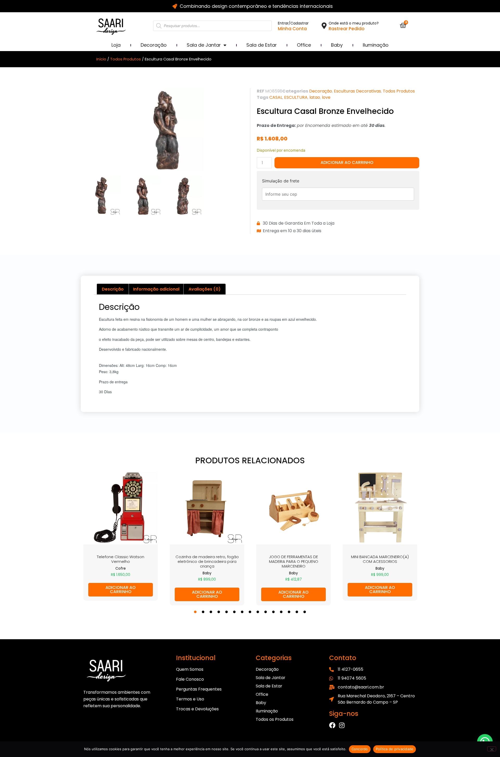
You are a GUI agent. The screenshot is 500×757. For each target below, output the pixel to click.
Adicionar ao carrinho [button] (120, 589)
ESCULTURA (296, 97)
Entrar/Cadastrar (293, 23)
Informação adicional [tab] (156, 289)
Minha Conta (292, 29)
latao (314, 97)
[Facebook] (332, 725)
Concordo (360, 749)
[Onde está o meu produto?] (324, 25)
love (326, 97)
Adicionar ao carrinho (347, 162)
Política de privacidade (395, 749)
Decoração (154, 45)
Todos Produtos (125, 59)
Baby (337, 45)
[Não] (491, 749)
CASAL (275, 97)
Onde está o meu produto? (354, 23)
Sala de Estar (261, 45)
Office (304, 45)
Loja (116, 45)
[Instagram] (342, 725)
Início (101, 59)
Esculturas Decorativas (357, 91)
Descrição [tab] (113, 289)
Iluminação (376, 45)
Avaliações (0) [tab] (205, 289)
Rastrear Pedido (347, 29)
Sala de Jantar (204, 45)
